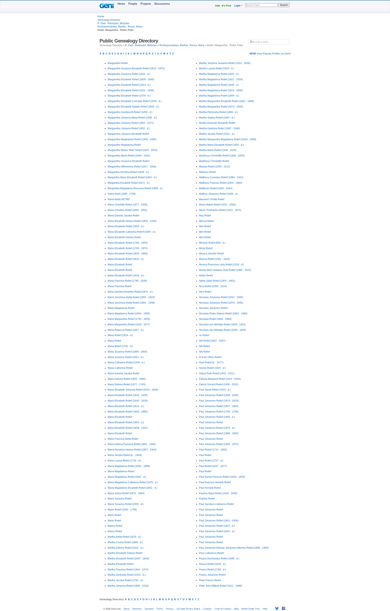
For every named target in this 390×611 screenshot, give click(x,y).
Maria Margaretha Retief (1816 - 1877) (129, 324)
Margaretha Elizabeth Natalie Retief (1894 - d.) (133, 106)
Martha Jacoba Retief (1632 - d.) (217, 133)
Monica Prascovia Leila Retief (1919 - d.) (221, 264)
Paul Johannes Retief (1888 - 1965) (218, 433)
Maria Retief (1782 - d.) (120, 346)
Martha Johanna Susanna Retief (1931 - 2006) (224, 63)
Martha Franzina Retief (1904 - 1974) (128, 569)
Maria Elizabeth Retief (120, 264)
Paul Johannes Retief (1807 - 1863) (218, 406)
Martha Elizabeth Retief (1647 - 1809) (128, 558)
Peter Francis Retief (210, 580)
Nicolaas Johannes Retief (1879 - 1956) (221, 302)
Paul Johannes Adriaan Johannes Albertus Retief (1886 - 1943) (234, 547)
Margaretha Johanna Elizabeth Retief (128, 133)
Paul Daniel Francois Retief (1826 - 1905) (222, 476)
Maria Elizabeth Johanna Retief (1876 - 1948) (133, 389)
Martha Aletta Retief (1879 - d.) (124, 536)
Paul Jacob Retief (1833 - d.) (215, 389)
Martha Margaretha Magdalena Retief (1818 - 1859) (227, 139)
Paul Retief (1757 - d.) (211, 460)
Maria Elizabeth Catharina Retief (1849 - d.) (132, 231)
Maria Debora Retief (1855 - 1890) (127, 379)
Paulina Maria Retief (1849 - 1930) (218, 493)
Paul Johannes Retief (211, 422)
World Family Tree (251, 609)
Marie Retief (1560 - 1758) (122, 509)
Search (284, 5)
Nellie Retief (206, 275)
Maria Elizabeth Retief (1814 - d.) (126, 406)
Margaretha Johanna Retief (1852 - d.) (129, 128)
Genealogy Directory (109, 19)
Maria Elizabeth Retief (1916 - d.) (126, 275)
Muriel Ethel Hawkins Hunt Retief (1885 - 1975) (225, 270)
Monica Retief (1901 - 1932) (214, 259)
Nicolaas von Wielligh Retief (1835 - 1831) (222, 324)
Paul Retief (205, 455)
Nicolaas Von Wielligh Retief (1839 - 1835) (222, 330)
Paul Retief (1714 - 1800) (213, 449)
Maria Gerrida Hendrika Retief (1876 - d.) (130, 291)
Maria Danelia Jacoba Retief (123, 215)
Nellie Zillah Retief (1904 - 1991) (217, 280)
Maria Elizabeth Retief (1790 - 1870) (128, 248)
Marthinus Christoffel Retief (214, 161)
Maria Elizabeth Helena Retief (124, 237)
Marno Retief (115, 531)
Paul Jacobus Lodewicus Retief (216, 504)
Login (237, 5)
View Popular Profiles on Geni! (270, 53)
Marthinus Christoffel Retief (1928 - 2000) (222, 155)
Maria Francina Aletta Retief (123, 438)
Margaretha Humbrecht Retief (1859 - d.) (130, 112)
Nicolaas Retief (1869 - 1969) (215, 319)
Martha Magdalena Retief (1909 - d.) (219, 95)
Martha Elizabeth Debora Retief (125, 553)
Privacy (169, 609)
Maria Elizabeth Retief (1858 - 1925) (128, 428)
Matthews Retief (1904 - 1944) (215, 188)
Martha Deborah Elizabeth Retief (217, 123)
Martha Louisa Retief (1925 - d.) (216, 68)
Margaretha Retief (118, 63)
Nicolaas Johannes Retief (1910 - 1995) (221, 297)
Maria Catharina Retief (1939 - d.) (126, 362)
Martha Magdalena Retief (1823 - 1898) (221, 90)
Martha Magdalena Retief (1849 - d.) (219, 85)
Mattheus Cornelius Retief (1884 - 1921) (221, 177)
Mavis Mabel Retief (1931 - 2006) (217, 204)
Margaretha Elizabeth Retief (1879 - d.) (129, 95)
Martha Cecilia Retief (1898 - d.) (125, 542)
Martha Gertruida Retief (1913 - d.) (126, 574)
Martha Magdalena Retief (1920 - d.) (219, 74)
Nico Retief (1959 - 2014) (213, 286)
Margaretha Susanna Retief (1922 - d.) (129, 74)
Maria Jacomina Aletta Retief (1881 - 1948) (131, 302)
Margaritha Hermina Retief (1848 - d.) (128, 172)
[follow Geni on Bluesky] (275, 608)
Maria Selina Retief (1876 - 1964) (126, 493)
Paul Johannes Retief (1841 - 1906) (218, 520)
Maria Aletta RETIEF (119, 199)
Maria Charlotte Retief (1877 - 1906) (127, 204)
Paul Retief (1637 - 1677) (213, 466)
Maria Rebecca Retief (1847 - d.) (126, 330)
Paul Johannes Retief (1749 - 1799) (218, 411)
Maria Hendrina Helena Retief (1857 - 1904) (132, 449)
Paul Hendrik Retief (210, 487)
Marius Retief (115, 525)
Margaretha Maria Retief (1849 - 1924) (129, 155)
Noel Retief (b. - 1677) (211, 362)
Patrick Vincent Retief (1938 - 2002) (218, 384)
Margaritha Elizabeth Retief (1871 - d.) (129, 182)
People (132, 3)
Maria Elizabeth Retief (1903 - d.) (126, 422)
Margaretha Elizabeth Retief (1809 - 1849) (131, 79)
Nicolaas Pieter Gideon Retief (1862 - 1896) (223, 313)
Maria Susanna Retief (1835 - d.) (126, 504)
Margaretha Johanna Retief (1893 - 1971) (131, 123)
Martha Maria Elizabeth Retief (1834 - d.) (221, 144)
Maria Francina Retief (119, 286)
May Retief (205, 215)
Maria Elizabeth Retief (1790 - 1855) (128, 242)
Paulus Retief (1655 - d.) (212, 564)
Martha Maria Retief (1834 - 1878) (217, 150)
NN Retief (204, 346)
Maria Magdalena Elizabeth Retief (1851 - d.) (132, 487)
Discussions (162, 3)
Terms (160, 609)
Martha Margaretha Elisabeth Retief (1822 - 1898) (226, 101)
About (126, 609)
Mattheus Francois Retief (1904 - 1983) (220, 182)
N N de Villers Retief (210, 357)
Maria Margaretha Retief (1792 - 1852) (129, 319)
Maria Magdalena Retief (121, 308)
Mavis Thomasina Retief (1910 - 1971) (220, 210)
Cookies (207, 609)
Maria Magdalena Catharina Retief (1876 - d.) (133, 482)
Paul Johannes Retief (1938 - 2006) (218, 395)
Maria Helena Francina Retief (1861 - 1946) (132, 444)
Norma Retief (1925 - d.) (212, 368)
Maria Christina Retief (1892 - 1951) (127, 210)
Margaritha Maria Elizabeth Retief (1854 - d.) (132, 177)
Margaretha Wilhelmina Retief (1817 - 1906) (132, 166)
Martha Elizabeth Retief (120, 564)
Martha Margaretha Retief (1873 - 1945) (221, 106)
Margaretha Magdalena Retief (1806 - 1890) (132, 139)
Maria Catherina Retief (120, 368)
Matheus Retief (207, 172)
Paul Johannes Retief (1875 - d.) (217, 428)
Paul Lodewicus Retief (211, 553)
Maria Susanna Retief (120, 498)
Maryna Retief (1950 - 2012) (214, 166)
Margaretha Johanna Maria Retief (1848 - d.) (132, 117)
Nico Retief (205, 291)
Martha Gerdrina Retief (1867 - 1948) (219, 128)
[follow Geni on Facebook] (282, 608)
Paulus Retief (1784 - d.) (212, 569)
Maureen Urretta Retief (211, 199)
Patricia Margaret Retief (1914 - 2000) (220, 379)
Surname (149, 609)
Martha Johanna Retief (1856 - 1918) (128, 585)
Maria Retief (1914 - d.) (120, 335)
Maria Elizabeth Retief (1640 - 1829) (128, 400)
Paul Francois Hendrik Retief (215, 482)
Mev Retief (205, 226)
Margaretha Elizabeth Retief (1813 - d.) (129, 85)
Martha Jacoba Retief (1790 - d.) (125, 580)
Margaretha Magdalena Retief (124, 144)
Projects (146, 3)
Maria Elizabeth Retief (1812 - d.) (126, 259)
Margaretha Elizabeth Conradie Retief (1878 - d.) (134, 101)
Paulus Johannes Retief (212, 574)
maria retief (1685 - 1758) (122, 193)
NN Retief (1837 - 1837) (212, 340)
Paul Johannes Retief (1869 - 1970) (218, 444)
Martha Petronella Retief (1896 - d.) (218, 112)
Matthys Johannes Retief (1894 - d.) (218, 193)
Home (121, 3)
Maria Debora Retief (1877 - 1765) (127, 384)
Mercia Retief (206, 221)
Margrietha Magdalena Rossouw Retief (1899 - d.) (135, 188)
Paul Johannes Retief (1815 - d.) (217, 525)
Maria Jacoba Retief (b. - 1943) (125, 455)
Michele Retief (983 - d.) (212, 242)
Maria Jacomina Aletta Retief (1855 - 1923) (131, 297)
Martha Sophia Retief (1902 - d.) (216, 117)
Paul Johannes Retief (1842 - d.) (217, 531)
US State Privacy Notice (188, 609)
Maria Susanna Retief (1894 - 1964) (127, 351)
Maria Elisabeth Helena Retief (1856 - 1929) (132, 221)
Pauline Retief (207, 498)
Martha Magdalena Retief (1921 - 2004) (221, 79)
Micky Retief (205, 248)
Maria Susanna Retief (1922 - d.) (126, 357)
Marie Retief (114, 515)
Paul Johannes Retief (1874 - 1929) (218, 400)
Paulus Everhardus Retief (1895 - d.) (219, 558)
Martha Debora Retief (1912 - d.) (125, 547)
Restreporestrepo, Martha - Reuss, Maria (120, 26)
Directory (137, 609)
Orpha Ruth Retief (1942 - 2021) (217, 373)
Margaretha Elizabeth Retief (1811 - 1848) (131, 90)
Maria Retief (114, 340)
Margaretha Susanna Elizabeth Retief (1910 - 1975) (136, 68)
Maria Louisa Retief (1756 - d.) (124, 460)
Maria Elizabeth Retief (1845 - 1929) (128, 395)
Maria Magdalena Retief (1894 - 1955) (129, 313)
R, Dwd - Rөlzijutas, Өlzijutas (113, 23)
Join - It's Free (223, 5)
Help (265, 609)
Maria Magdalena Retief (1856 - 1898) (129, 466)
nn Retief (204, 335)
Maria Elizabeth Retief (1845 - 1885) (128, 411)
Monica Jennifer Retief (211, 253)
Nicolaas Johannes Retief (213, 308)
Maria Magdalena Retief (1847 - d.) (127, 476)
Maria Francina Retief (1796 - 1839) (127, 280)
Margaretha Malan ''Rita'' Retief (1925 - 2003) (132, 150)
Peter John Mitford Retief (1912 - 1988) (220, 585)
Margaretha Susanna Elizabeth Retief (128, 161)
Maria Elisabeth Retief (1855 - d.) (126, 226)
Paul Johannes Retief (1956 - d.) (217, 417)
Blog (236, 609)
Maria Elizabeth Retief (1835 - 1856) (128, 253)
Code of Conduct (222, 609)
